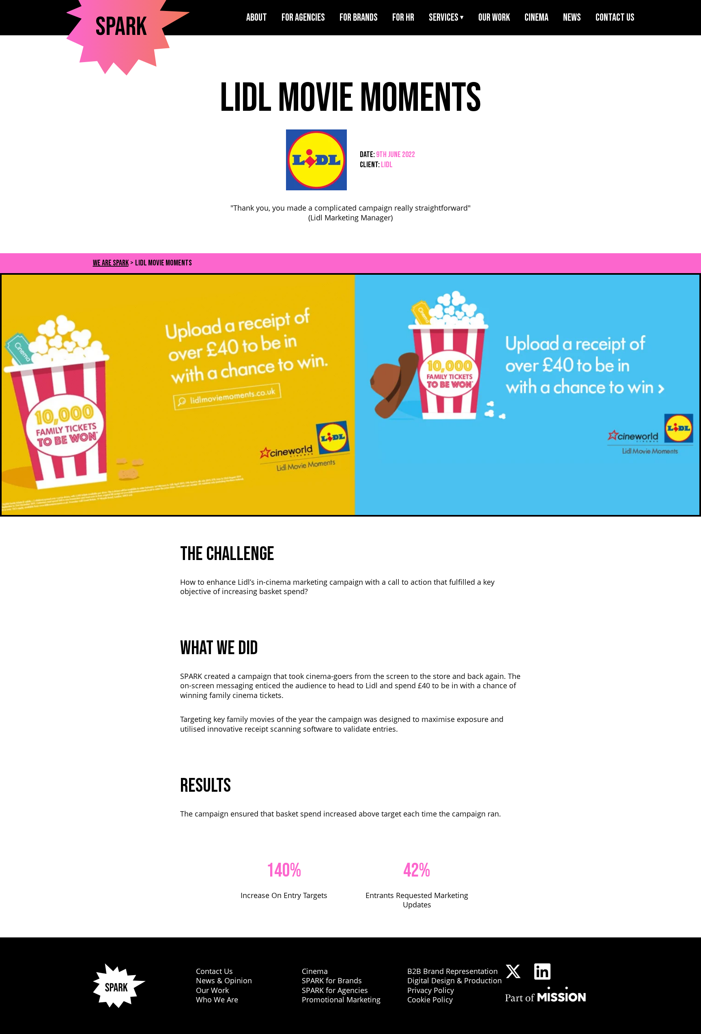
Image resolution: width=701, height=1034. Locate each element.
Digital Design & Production (454, 980)
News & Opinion (224, 980)
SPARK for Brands (332, 980)
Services (443, 17)
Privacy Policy (430, 990)
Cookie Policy (430, 999)
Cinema (536, 17)
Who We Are (217, 999)
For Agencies (303, 17)
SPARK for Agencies (335, 990)
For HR (403, 17)
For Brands (359, 17)
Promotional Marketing (341, 999)
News (572, 17)
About (256, 17)
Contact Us (615, 17)
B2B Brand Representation (452, 971)
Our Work (494, 17)
